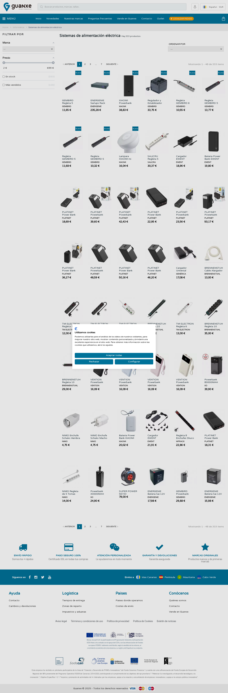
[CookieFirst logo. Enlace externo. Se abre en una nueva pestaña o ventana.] (76, 328)
